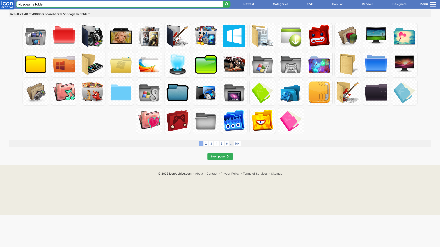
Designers (399, 4)
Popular (337, 4)
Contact (212, 173)
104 (237, 143)
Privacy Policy (230, 173)
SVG (310, 4)
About (199, 173)
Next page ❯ (220, 156)
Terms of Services (255, 173)
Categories (280, 4)
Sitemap (276, 173)
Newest (248, 4)
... (231, 143)
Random (367, 4)
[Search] (226, 4)
